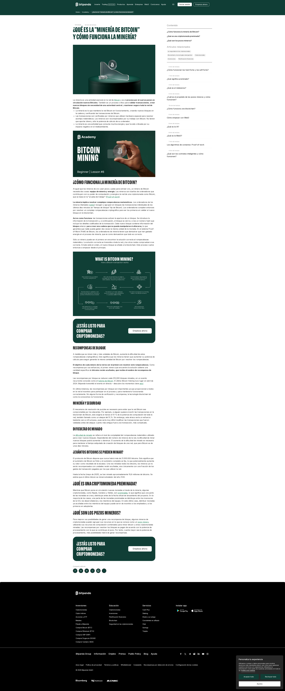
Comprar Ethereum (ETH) (85, 631)
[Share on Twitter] (92, 571)
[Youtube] (203, 654)
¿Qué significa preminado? (178, 79)
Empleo (112, 654)
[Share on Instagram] (81, 571)
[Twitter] (185, 654)
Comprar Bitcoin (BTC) (84, 628)
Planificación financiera (117, 617)
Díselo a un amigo (149, 617)
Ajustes (260, 684)
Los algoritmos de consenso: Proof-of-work (185, 145)
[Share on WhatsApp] (98, 571)
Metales (78, 620)
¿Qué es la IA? (173, 127)
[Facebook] (181, 654)
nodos (91, 205)
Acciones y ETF (81, 617)
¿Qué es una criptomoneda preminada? (183, 36)
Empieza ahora (201, 4)
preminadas (123, 493)
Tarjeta (145, 631)
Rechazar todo (270, 677)
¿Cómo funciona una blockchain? (181, 109)
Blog (146, 654)
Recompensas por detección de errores (158, 665)
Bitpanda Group (83, 654)
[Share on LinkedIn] (86, 571)
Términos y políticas (111, 665)
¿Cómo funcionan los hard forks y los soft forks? (188, 70)
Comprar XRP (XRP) (83, 635)
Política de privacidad (94, 665)
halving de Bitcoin (105, 381)
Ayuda (154, 654)
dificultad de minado (83, 435)
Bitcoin (117, 100)
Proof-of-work (112, 197)
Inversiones (113, 613)
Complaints (137, 665)
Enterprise (139, 4)
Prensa (122, 654)
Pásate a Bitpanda (82, 624)
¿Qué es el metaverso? (176, 88)
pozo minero (143, 522)
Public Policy (134, 654)
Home (78, 12)
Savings (145, 628)
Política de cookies (248, 670)
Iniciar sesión (184, 4)
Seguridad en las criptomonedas (121, 624)
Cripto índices (81, 613)
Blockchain (113, 620)
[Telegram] (189, 654)
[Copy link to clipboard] (104, 571)
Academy (85, 12)
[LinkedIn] (198, 654)
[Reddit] (194, 654)
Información (100, 654)
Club (144, 624)
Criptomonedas (81, 610)
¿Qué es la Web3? (174, 136)
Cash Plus (146, 610)
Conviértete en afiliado (150, 620)
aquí (141, 383)
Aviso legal (80, 665)
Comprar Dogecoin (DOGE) (86, 638)
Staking (145, 613)
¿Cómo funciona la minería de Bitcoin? (183, 32)
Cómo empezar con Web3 (178, 118)
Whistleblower (126, 665)
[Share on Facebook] (75, 571)
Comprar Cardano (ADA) (85, 642)
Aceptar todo (249, 677)
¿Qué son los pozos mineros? (179, 41)
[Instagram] (207, 654)
